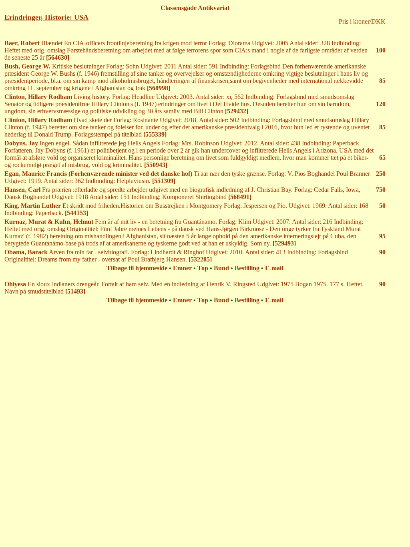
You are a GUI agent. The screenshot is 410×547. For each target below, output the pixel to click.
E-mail (274, 268)
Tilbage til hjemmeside (137, 268)
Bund (221, 268)
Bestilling (247, 268)
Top (202, 268)
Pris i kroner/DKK (362, 21)
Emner (182, 268)
